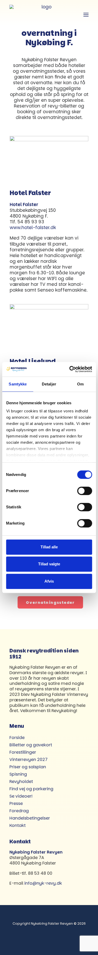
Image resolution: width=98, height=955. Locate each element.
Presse (16, 803)
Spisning (18, 774)
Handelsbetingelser (29, 818)
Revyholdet (21, 781)
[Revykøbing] (44, 14)
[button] (86, 14)
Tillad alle (49, 547)
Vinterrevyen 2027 (28, 760)
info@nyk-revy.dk (43, 883)
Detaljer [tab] (49, 384)
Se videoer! (20, 796)
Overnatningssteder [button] (50, 602)
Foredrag (19, 811)
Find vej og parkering (31, 789)
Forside (17, 738)
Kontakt (17, 825)
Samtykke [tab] (18, 384)
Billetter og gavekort (30, 745)
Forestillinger (22, 752)
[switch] (84, 491)
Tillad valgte (49, 564)
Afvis (49, 581)
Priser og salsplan (27, 767)
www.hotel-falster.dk (33, 227)
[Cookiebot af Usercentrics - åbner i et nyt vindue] (70, 369)
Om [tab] (80, 384)
